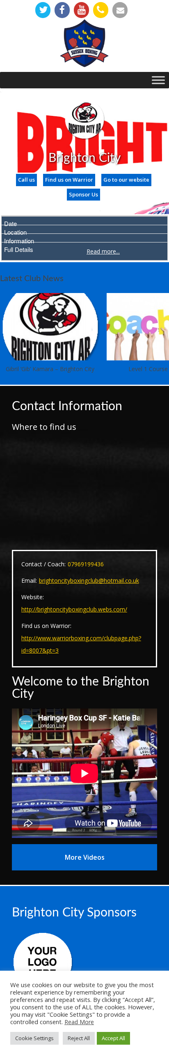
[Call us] (100, 10)
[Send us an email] (120, 10)
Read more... (103, 251)
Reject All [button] (79, 1038)
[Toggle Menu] (158, 80)
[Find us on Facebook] (62, 10)
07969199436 (86, 564)
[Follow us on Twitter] (42, 10)
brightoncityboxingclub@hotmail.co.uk (89, 580)
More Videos (85, 857)
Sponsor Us (83, 194)
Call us (26, 179)
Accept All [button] (113, 1038)
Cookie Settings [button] (34, 1038)
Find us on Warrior (69, 179)
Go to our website (126, 179)
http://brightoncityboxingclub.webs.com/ (74, 609)
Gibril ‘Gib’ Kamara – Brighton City (50, 369)
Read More (79, 1022)
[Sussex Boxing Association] (84, 43)
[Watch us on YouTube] (81, 10)
